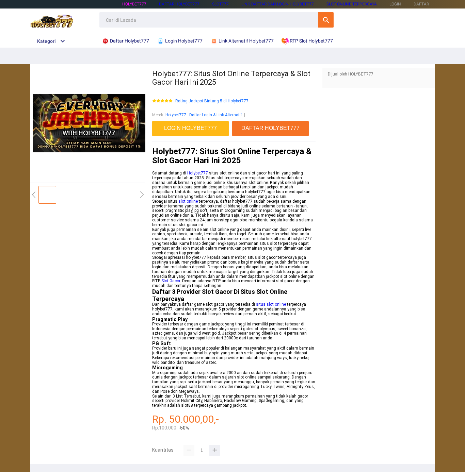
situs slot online (271, 304)
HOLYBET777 (134, 4)
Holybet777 (197, 173)
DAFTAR (421, 4)
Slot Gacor (170, 281)
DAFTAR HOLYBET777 (179, 4)
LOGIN (395, 4)
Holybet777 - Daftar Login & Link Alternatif (203, 115)
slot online (188, 201)
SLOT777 (220, 4)
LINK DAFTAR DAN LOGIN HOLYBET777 (277, 4)
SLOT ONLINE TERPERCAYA (351, 4)
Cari (326, 20)
